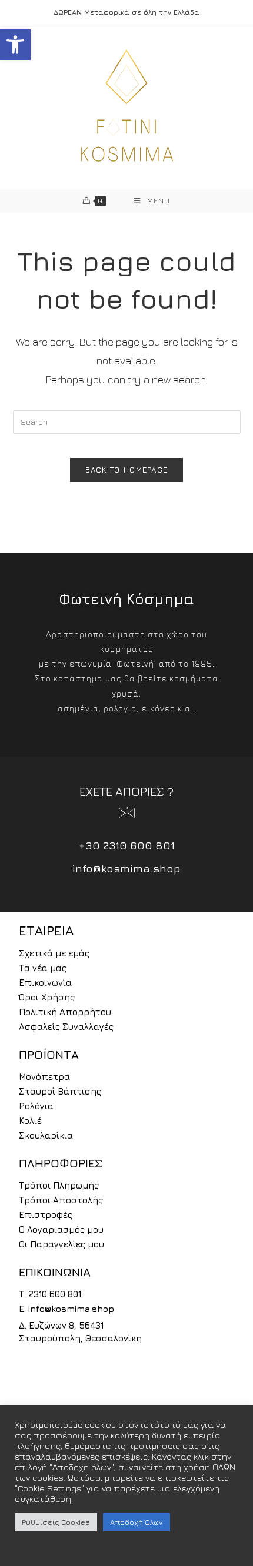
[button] (15, 44)
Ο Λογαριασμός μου (61, 1229)
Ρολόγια (36, 1106)
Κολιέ (30, 1121)
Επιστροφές (45, 1215)
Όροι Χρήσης (47, 997)
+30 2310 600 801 (127, 845)
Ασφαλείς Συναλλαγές (66, 1027)
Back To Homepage (126, 469)
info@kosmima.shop (126, 868)
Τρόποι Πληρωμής (59, 1185)
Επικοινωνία (45, 983)
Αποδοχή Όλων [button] (136, 1522)
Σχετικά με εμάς (54, 953)
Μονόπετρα (44, 1077)
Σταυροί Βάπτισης (60, 1091)
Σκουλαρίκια (46, 1135)
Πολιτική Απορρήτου (65, 1012)
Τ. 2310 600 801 (50, 1294)
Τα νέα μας (42, 968)
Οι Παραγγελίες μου (61, 1244)
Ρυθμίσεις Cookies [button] (56, 1522)
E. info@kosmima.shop (66, 1309)
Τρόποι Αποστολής (61, 1200)
